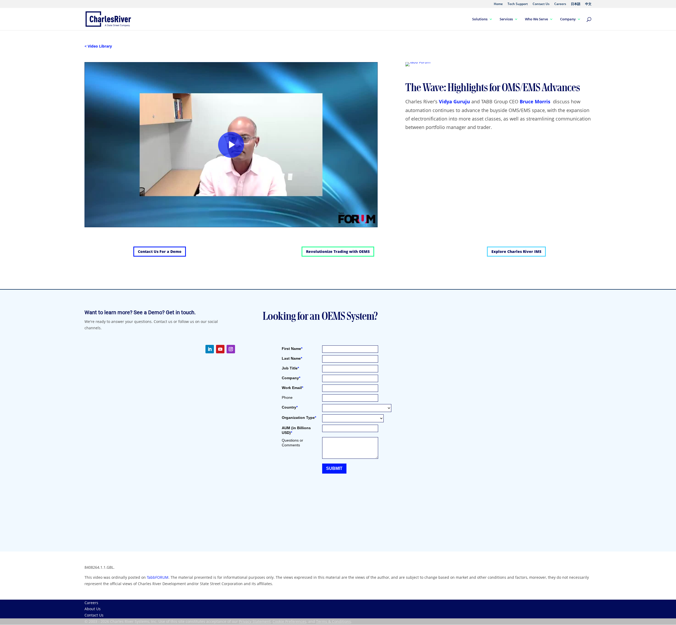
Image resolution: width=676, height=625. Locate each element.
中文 (588, 4)
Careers (560, 4)
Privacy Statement (255, 621)
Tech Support (518, 4)
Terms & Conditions (333, 621)
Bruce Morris (535, 101)
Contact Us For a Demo (159, 251)
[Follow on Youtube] (220, 349)
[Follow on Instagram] (231, 349)
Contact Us (541, 4)
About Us (92, 608)
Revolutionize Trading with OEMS (338, 251)
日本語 (575, 4)
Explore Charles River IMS (516, 251)
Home (498, 4)
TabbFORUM (157, 577)
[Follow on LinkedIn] (209, 349)
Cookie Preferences (289, 621)
